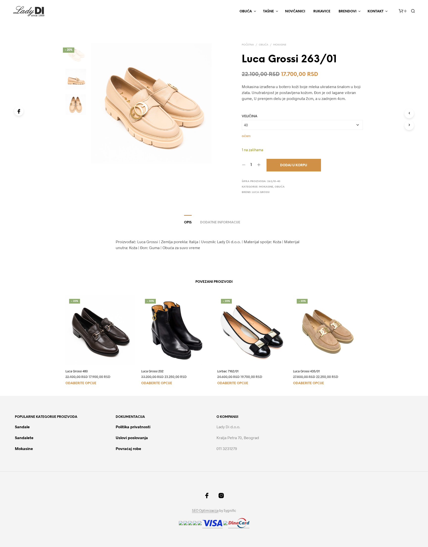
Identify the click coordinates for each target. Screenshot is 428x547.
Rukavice (321, 11)
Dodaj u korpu (293, 165)
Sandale (22, 426)
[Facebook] (19, 111)
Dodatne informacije (220, 222)
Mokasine (279, 45)
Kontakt (375, 11)
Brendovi (347, 11)
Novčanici (295, 11)
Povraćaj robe (128, 448)
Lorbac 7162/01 (228, 371)
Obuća (263, 45)
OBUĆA (246, 11)
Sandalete (24, 437)
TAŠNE (268, 11)
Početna (248, 45)
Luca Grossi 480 (76, 371)
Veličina (249, 116)
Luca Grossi (260, 192)
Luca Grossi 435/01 (306, 371)
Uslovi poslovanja (132, 437)
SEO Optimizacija (205, 511)
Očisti (246, 136)
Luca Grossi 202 (152, 371)
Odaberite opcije (80, 383)
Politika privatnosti (133, 426)
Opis (188, 222)
